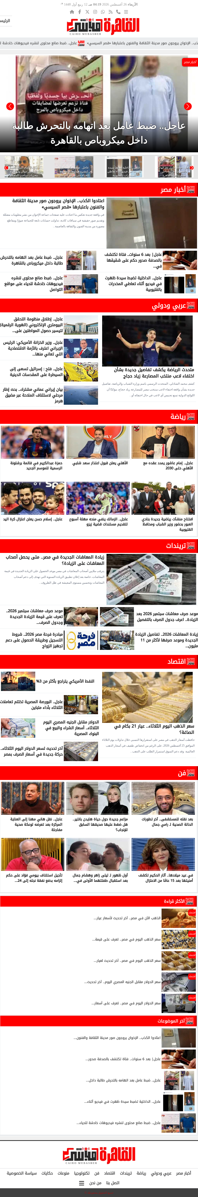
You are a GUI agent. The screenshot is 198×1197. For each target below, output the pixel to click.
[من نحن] (118, 12)
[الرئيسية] (72, 12)
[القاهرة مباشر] (103, 26)
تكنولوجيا (82, 1173)
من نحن (95, 1183)
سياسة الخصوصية (22, 1173)
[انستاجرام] (95, 12)
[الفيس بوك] (80, 12)
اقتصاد (177, 661)
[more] (126, 12)
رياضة (178, 417)
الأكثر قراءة (174, 901)
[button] (10, 106)
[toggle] (81, 1183)
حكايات (47, 1173)
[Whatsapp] (103, 12)
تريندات (176, 546)
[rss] (110, 12)
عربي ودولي (169, 305)
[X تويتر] (87, 12)
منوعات (63, 1173)
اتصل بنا (113, 1183)
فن (182, 773)
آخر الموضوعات (171, 1021)
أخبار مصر (173, 190)
